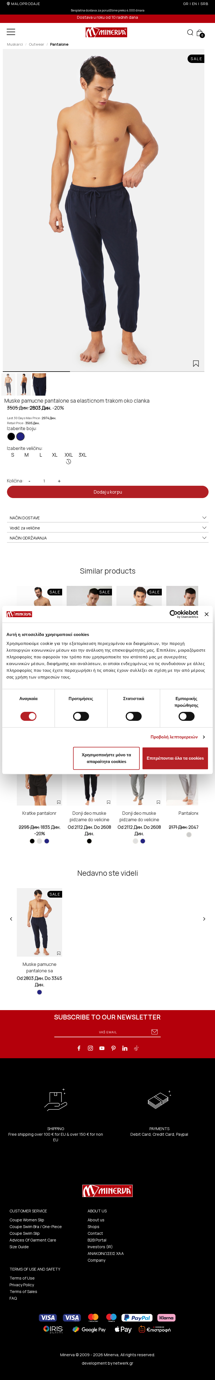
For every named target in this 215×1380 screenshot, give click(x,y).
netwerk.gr (123, 1363)
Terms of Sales (23, 1291)
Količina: (15, 481)
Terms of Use (22, 1278)
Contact (95, 1233)
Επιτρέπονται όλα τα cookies (175, 758)
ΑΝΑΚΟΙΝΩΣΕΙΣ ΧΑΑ (106, 1253)
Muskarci (15, 44)
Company (96, 1260)
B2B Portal (97, 1240)
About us (96, 1219)
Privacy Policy (22, 1284)
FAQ (13, 1298)
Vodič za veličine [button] (25, 528)
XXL (69, 455)
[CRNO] (11, 436)
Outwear (36, 44)
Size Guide (19, 1246)
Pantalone (59, 44)
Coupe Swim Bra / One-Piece (36, 1226)
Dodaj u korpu (108, 492)
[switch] (81, 716)
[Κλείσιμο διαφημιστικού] (207, 614)
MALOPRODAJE (25, 3)
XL (54, 455)
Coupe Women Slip (27, 1219)
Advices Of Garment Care (33, 1240)
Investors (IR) (100, 1246)
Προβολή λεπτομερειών (174, 736)
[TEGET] (20, 436)
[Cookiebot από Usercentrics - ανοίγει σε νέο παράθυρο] (173, 614)
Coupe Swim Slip (25, 1233)
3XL (83, 455)
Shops (93, 1226)
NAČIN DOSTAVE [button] (25, 517)
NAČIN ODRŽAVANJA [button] (28, 538)
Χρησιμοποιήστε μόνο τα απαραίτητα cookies (106, 758)
